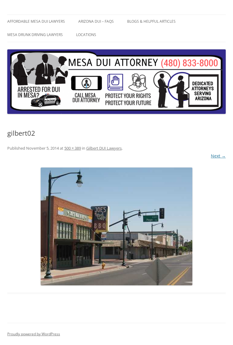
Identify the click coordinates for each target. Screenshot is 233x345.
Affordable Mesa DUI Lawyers (36, 21)
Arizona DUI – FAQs (96, 21)
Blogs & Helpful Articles (151, 21)
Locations (86, 34)
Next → (218, 156)
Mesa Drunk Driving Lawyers (35, 34)
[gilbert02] (116, 226)
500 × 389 (72, 148)
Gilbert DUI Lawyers (104, 148)
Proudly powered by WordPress (33, 334)
